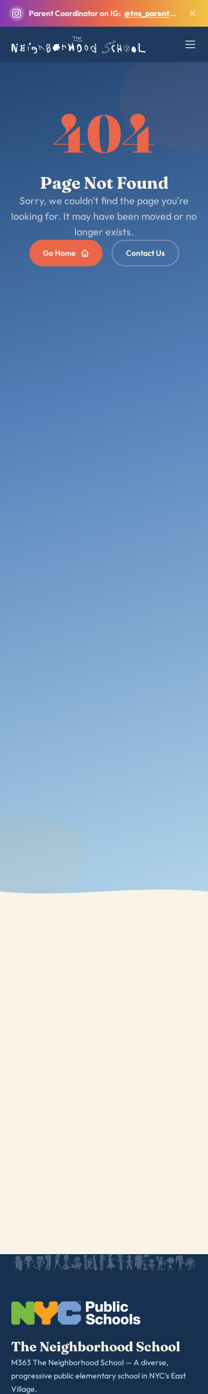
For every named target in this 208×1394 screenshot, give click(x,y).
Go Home (59, 253)
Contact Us (145, 253)
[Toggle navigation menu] (190, 44)
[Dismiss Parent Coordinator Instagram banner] (192, 13)
